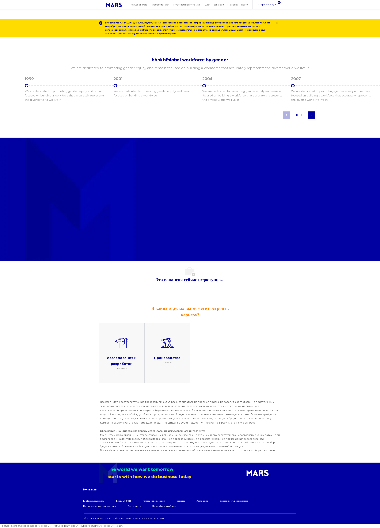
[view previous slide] (286, 115)
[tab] (297, 115)
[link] (114, 5)
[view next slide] (311, 115)
